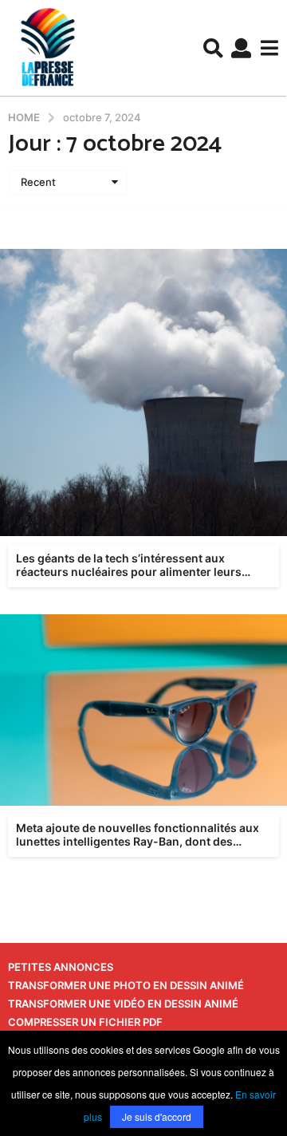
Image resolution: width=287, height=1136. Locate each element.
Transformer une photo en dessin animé (126, 985)
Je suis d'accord (156, 1116)
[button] (213, 48)
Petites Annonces (60, 966)
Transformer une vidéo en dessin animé (123, 1003)
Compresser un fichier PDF (85, 1022)
